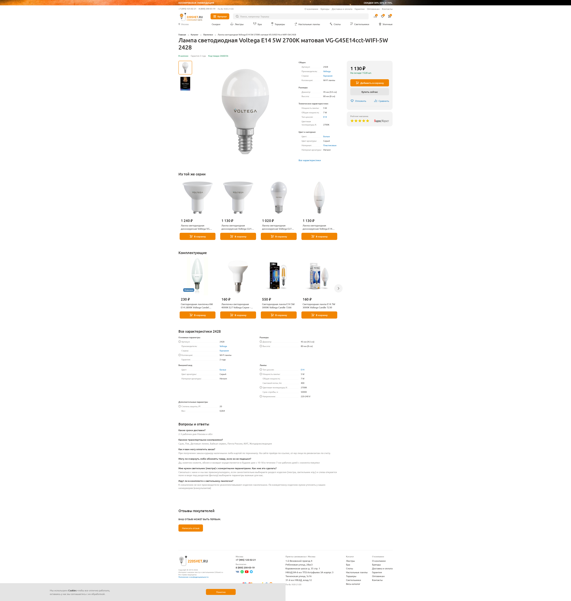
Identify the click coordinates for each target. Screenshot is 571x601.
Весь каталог (353, 583)
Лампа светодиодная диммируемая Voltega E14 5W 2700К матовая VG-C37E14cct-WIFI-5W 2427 (317, 227)
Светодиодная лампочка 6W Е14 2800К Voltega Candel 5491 (197, 306)
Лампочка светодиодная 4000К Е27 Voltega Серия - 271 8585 (236, 306)
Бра (348, 564)
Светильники (353, 579)
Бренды (325, 8)
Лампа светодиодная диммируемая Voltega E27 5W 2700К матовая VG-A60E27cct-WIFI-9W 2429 (277, 227)
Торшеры (351, 576)
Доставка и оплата (342, 8)
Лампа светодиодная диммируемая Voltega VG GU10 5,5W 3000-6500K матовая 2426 (195, 227)
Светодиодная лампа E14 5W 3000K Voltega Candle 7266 (278, 306)
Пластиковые (330, 145)
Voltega (327, 71)
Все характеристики (310, 160)
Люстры (350, 560)
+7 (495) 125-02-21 (187, 8)
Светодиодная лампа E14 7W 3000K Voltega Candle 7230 (319, 306)
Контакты (387, 8)
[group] (245, 111)
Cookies (72, 590)
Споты (349, 568)
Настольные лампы (357, 572)
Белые (326, 136)
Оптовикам (373, 8)
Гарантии (360, 8)
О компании (311, 8)
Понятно (221, 591)
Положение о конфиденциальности (193, 577)
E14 (325, 117)
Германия (327, 75)
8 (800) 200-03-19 (207, 8)
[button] (185, 138)
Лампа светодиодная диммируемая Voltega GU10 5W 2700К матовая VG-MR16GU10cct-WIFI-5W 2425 (237, 227)
